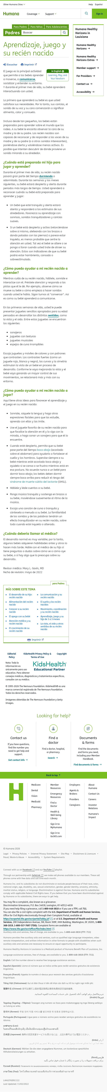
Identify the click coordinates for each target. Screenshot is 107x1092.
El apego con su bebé (19, 616)
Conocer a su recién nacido (19, 610)
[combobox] (41, 32)
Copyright (62, 653)
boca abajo (43, 450)
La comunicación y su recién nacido (51, 596)
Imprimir (29, 64)
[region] (88, 60)
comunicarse (27, 79)
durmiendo (46, 176)
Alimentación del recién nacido (21, 603)
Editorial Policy (12, 655)
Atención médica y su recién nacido (20, 622)
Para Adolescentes (56, 27)
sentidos (53, 315)
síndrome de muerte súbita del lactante (33, 481)
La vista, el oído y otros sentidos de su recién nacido (52, 626)
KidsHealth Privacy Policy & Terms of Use (37, 655)
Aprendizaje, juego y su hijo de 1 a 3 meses (52, 618)
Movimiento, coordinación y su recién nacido (53, 610)
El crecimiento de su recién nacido (19, 629)
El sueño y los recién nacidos (51, 603)
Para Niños (36, 27)
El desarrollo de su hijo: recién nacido (20, 596)
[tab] (58, 583)
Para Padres (20, 27)
